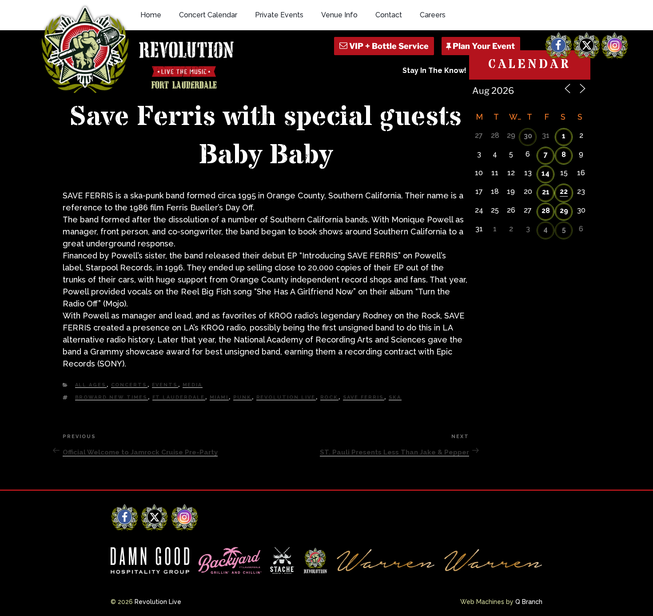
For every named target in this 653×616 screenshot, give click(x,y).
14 (545, 173)
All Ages (91, 385)
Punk (242, 397)
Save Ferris (363, 397)
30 (528, 136)
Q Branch (528, 601)
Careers (433, 15)
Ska (395, 397)
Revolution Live (286, 397)
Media (193, 385)
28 (546, 210)
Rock (329, 397)
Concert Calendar (208, 15)
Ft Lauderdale (178, 397)
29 (564, 210)
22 (564, 191)
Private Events (279, 15)
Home (150, 15)
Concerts (129, 385)
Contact (388, 15)
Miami (219, 397)
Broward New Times (111, 397)
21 (545, 192)
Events (165, 385)
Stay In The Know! (434, 70)
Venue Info (339, 15)
